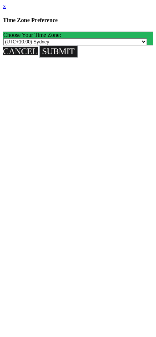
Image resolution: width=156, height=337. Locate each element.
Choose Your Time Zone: (32, 35)
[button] (20, 51)
